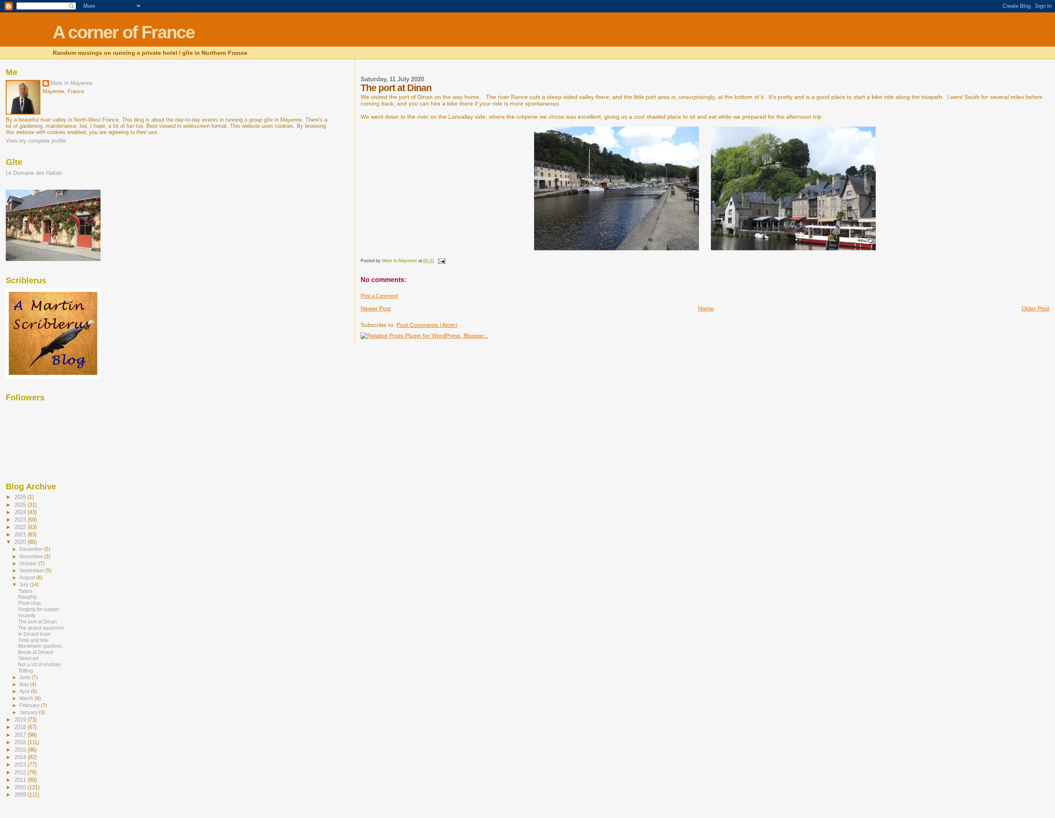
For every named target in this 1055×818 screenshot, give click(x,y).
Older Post (1035, 308)
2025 (21, 505)
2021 (21, 534)
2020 (21, 542)
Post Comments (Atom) (426, 325)
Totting (25, 670)
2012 (21, 772)
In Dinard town (34, 634)
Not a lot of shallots (39, 664)
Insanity (26, 615)
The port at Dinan (37, 621)
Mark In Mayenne (71, 83)
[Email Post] (441, 260)
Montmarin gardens (40, 646)
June (25, 677)
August (27, 578)
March (27, 698)
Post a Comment (379, 296)
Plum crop (29, 603)
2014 (21, 757)
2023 (21, 520)
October (28, 563)
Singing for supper (38, 609)
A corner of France (124, 32)
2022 (21, 527)
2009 (21, 795)
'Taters (25, 591)
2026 (21, 497)
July (24, 585)
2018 (21, 727)
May (24, 684)
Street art (28, 658)
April (25, 691)
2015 (21, 750)
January (29, 712)
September (32, 571)
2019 (21, 720)
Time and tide (33, 640)
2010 (21, 787)
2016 (21, 742)
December (31, 549)
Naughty (27, 597)
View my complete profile (36, 141)
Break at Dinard (35, 652)
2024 (21, 512)
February (30, 705)
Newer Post (376, 308)
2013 (21, 765)
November (31, 556)
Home (706, 308)
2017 (21, 735)
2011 (21, 780)
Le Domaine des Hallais (34, 173)
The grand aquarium (41, 627)
